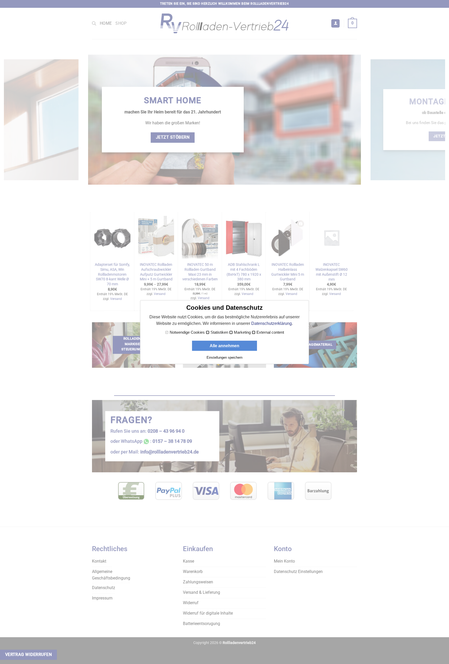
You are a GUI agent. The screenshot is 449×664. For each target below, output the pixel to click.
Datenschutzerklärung (271, 323)
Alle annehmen (224, 346)
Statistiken (219, 332)
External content (270, 332)
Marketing (242, 332)
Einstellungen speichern (224, 357)
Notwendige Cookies (187, 332)
